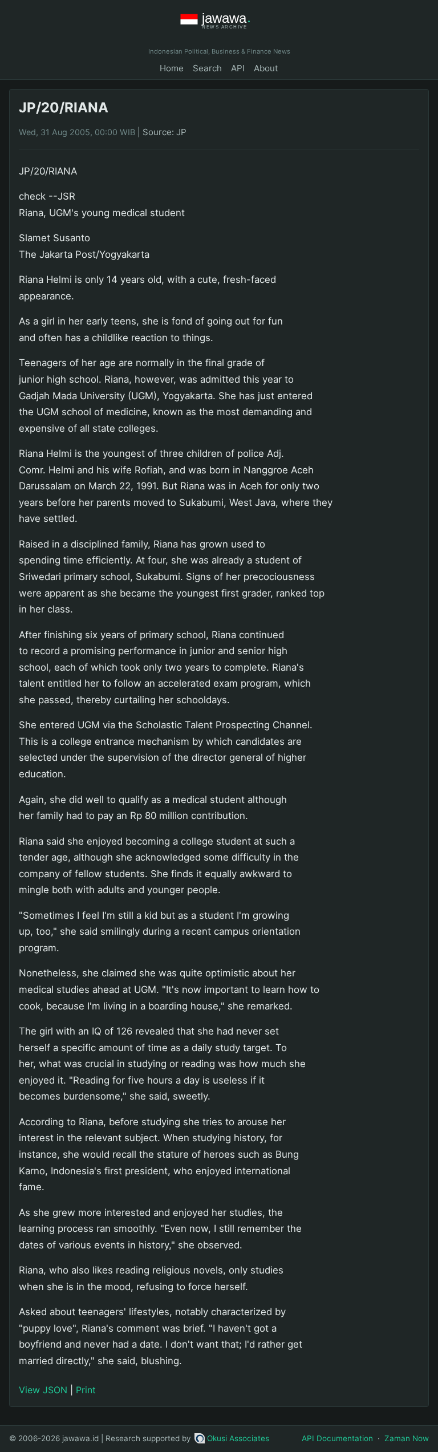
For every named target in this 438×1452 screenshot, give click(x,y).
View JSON (43, 1390)
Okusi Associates (238, 1438)
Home (172, 68)
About (266, 68)
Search (207, 68)
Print (86, 1390)
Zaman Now (406, 1438)
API (238, 68)
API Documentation (337, 1438)
